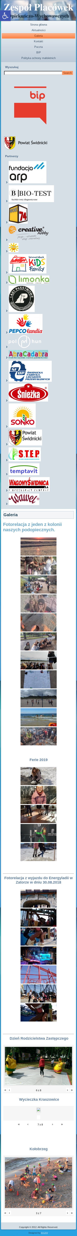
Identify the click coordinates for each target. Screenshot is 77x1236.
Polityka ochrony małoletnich (38, 58)
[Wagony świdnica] (29, 490)
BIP (38, 52)
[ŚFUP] (30, 380)
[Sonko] (22, 426)
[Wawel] (24, 504)
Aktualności (39, 30)
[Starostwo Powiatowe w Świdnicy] (25, 444)
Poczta (38, 46)
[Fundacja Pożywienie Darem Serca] (13, 251)
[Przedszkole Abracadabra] (28, 358)
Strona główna (38, 24)
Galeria (38, 35)
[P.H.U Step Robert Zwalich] (25, 460)
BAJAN (44, 1233)
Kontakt (38, 41)
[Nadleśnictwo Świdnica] (22, 311)
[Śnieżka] (28, 400)
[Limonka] (29, 283)
